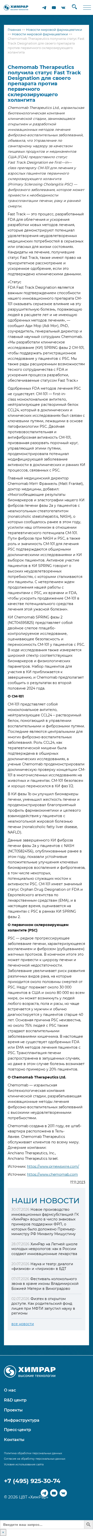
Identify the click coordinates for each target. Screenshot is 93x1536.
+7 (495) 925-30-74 (32, 1481)
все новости (22, 1324)
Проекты (13, 1410)
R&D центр (15, 1400)
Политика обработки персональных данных (33, 1453)
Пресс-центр (17, 1429)
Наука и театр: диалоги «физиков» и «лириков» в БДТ (42, 1266)
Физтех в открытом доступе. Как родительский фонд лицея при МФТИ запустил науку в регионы (43, 1306)
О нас (10, 1390)
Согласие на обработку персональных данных (34, 1458)
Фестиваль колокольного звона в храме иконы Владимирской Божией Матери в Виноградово (45, 1284)
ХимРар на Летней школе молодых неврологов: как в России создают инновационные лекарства (44, 1249)
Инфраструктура (21, 1420)
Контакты (14, 1439)
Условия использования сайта (24, 1464)
